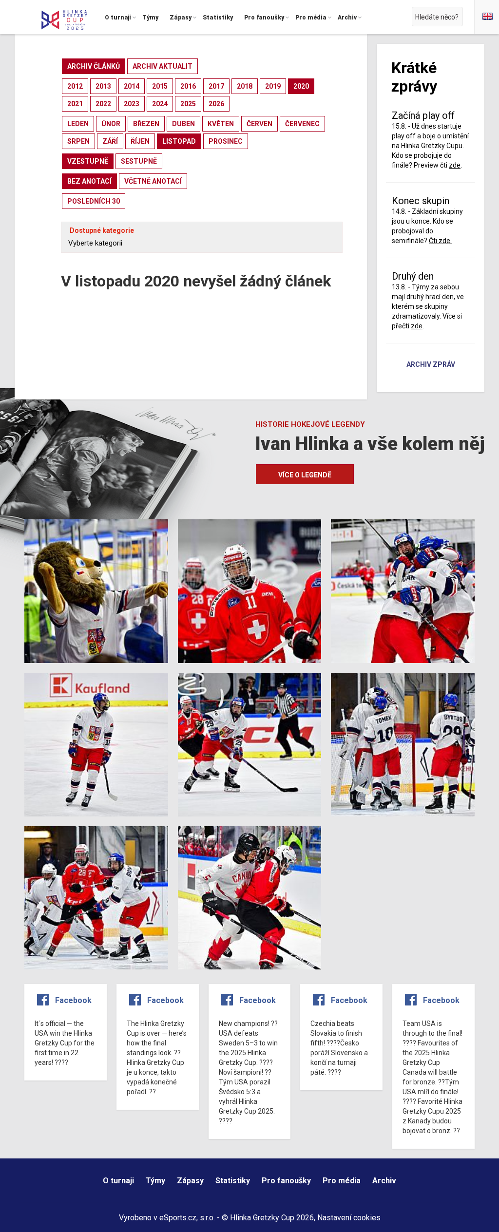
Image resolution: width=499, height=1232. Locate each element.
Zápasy (190, 1180)
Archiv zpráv (430, 364)
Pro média (342, 1180)
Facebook (73, 1000)
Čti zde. (440, 241)
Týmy (155, 1180)
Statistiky (232, 1180)
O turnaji (118, 1180)
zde (416, 326)
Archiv (384, 1180)
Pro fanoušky (286, 1180)
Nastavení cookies (349, 1217)
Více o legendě (304, 475)
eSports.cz (177, 1217)
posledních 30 (93, 201)
